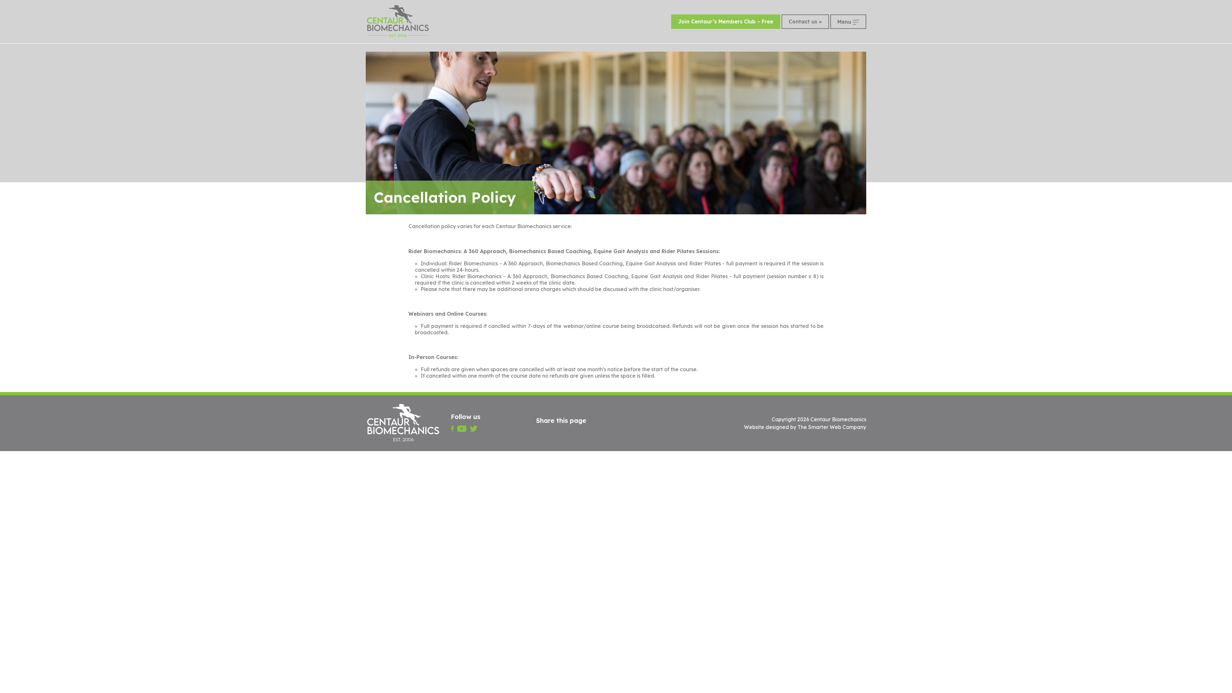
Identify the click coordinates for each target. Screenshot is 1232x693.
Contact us (803, 21)
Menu (845, 22)
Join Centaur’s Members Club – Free (725, 21)
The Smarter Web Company (832, 427)
